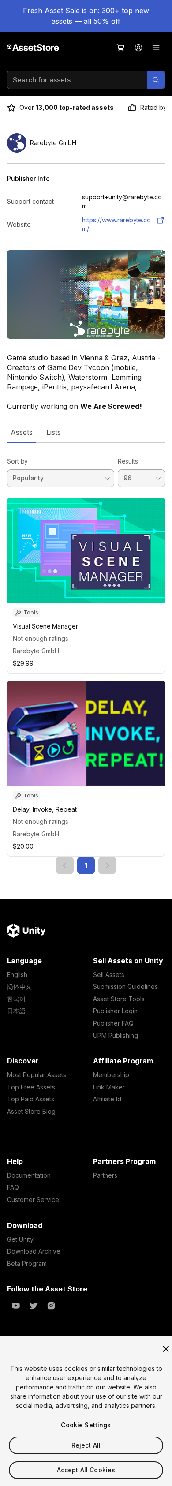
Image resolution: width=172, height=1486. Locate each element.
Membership (111, 1074)
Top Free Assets (31, 1087)
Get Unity (20, 1239)
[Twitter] (33, 1305)
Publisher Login (115, 1010)
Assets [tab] (21, 432)
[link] (65, 865)
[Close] (166, 1349)
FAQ (13, 1187)
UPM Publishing (115, 1035)
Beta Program (27, 1263)
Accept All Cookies (86, 1470)
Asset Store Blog (31, 1111)
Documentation (29, 1175)
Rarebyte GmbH (36, 651)
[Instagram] (51, 1305)
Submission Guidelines (125, 986)
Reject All (86, 1445)
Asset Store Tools (119, 999)
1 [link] (86, 865)
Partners (105, 1175)
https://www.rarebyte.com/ (116, 224)
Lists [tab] (53, 432)
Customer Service (33, 1199)
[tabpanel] (86, 658)
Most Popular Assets (36, 1074)
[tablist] (86, 432)
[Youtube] (16, 1305)
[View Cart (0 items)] (121, 47)
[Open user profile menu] (138, 47)
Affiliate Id (107, 1099)
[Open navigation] (156, 47)
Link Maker (109, 1087)
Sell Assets (108, 974)
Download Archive (33, 1251)
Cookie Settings (86, 1425)
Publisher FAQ (113, 1023)
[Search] (156, 80)
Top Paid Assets (30, 1099)
